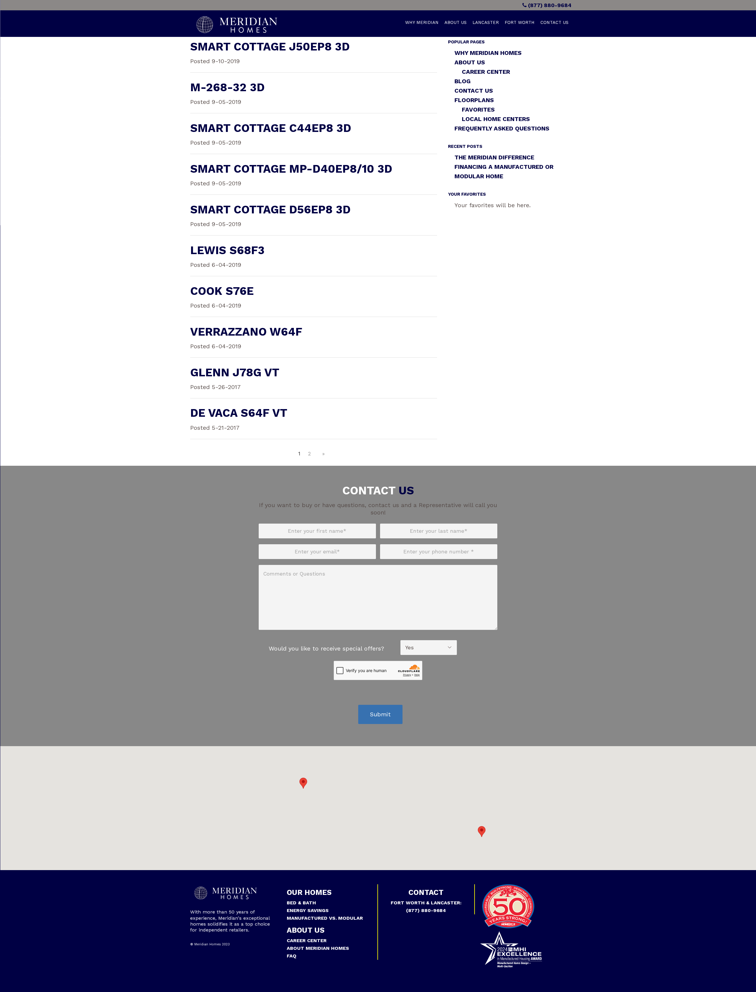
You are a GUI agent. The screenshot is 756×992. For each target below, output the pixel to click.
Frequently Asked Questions (501, 128)
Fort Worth (520, 22)
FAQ (291, 956)
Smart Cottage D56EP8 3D (270, 209)
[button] (303, 783)
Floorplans (474, 100)
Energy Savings (308, 910)
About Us (455, 22)
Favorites (478, 109)
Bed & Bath (301, 903)
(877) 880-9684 (549, 5)
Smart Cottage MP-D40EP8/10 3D (291, 168)
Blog (462, 81)
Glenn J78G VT (234, 372)
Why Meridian (422, 22)
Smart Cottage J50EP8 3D (270, 46)
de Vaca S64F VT (238, 412)
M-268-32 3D (227, 87)
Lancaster (485, 22)
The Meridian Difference (494, 157)
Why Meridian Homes (488, 52)
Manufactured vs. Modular (325, 918)
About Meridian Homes (318, 948)
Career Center (486, 71)
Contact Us (554, 22)
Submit (380, 714)
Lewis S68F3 (227, 250)
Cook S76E (222, 291)
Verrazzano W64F (246, 331)
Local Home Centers (496, 118)
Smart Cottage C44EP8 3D (270, 128)
